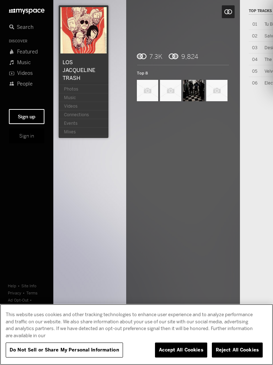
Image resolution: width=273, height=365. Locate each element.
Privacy (14, 292)
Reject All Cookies (237, 349)
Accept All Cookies (181, 349)
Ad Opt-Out (18, 300)
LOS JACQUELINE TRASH (79, 69)
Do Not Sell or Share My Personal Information (64, 349)
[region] (136, 334)
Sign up (27, 116)
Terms (32, 292)
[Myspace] (26, 9)
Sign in (26, 136)
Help (12, 285)
